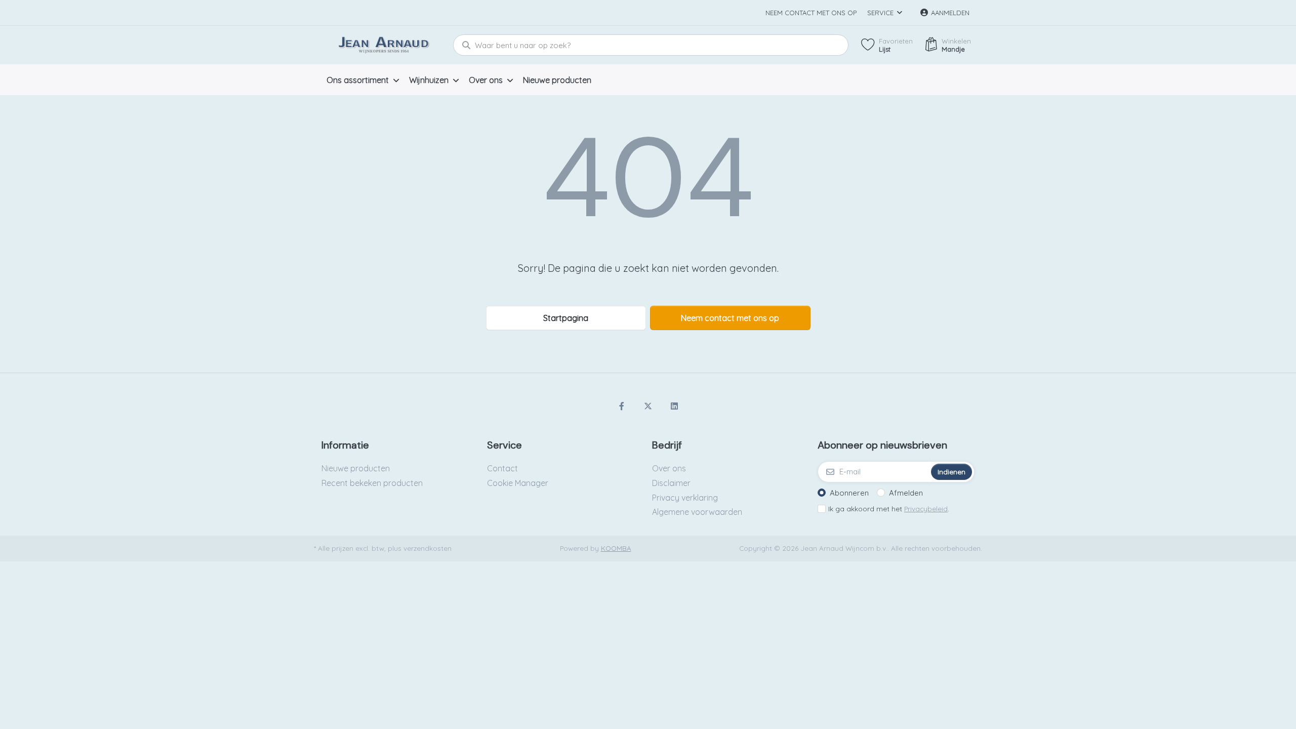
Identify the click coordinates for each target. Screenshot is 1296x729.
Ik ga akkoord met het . (888, 508)
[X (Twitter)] (648, 406)
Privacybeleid (926, 508)
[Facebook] (622, 406)
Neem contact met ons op (811, 13)
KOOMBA (616, 548)
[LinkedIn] (674, 406)
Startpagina (565, 318)
